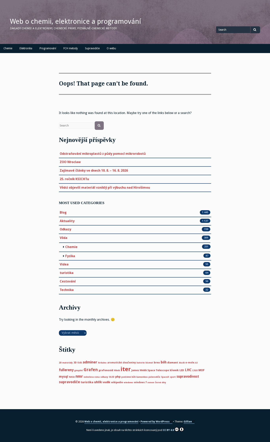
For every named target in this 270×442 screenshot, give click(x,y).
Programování (47, 48)
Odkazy (65, 229)
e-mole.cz (191, 362)
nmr (79, 376)
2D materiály (66, 362)
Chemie (8, 48)
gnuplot (78, 370)
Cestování (68, 281)
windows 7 (140, 382)
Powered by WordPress (155, 421)
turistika (67, 273)
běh (163, 362)
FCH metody (70, 48)
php (118, 376)
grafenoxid (106, 370)
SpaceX (165, 377)
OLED (111, 377)
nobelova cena (92, 377)
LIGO (195, 370)
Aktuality (67, 221)
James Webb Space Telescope (150, 370)
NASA (72, 377)
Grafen (91, 369)
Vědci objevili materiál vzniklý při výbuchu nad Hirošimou (105, 187)
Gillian (188, 421)
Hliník (117, 370)
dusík (182, 362)
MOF (201, 370)
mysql (63, 376)
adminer (90, 362)
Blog (63, 212)
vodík (106, 382)
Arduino (102, 362)
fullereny (66, 370)
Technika (67, 290)
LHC (188, 370)
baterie (141, 362)
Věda (63, 238)
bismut (149, 362)
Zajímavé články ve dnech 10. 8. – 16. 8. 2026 (94, 170)
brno (157, 362)
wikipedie (117, 382)
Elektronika (25, 48)
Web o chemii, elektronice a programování (75, 21)
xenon (150, 382)
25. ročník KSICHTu (74, 179)
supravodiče (69, 382)
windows (128, 382)
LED (181, 370)
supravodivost (188, 376)
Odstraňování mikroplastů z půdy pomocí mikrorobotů (103, 154)
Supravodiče (92, 48)
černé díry (160, 382)
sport (173, 377)
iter (126, 369)
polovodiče (154, 377)
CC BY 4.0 (168, 430)
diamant (172, 362)
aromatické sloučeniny (121, 362)
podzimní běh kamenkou (134, 377)
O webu (111, 48)
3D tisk (78, 362)
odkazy (104, 377)
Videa (64, 264)
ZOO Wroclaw (70, 162)
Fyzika (70, 256)
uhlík (98, 382)
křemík (174, 370)
